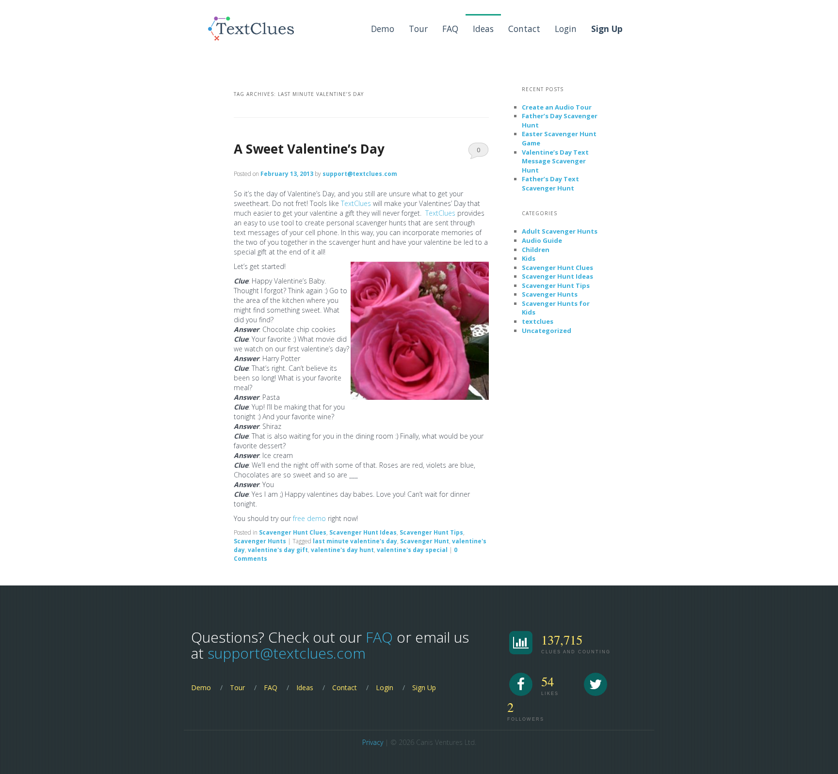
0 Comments (478, 152)
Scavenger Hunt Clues (292, 532)
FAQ (450, 28)
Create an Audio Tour (557, 107)
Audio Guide (542, 240)
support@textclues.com (359, 174)
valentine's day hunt (342, 550)
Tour (418, 28)
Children (535, 249)
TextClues (357, 203)
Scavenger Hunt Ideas (363, 532)
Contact (524, 28)
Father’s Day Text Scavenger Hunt (550, 183)
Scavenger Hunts (260, 541)
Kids (528, 258)
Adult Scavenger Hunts (559, 231)
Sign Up (424, 687)
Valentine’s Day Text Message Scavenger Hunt (555, 161)
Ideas (483, 28)
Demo (382, 28)
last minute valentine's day (355, 541)
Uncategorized (546, 330)
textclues (537, 321)
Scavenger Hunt (424, 541)
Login (566, 28)
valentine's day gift (278, 550)
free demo (309, 518)
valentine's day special (412, 550)
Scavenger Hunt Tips (431, 532)
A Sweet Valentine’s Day (309, 149)
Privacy (372, 742)
